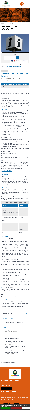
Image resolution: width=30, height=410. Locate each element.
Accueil (2, 23)
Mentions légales (16, 403)
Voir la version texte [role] (6, 170)
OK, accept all (5, 408)
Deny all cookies (17, 408)
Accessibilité (6, 403)
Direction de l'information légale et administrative (11, 361)
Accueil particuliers (6, 64)
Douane (4, 66)
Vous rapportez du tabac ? (11, 330)
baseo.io (13, 362)
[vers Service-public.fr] (19, 61)
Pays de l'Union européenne (11, 338)
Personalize (26, 408)
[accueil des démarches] (15, 54)
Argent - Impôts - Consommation (19, 64)
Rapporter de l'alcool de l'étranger (14, 66)
